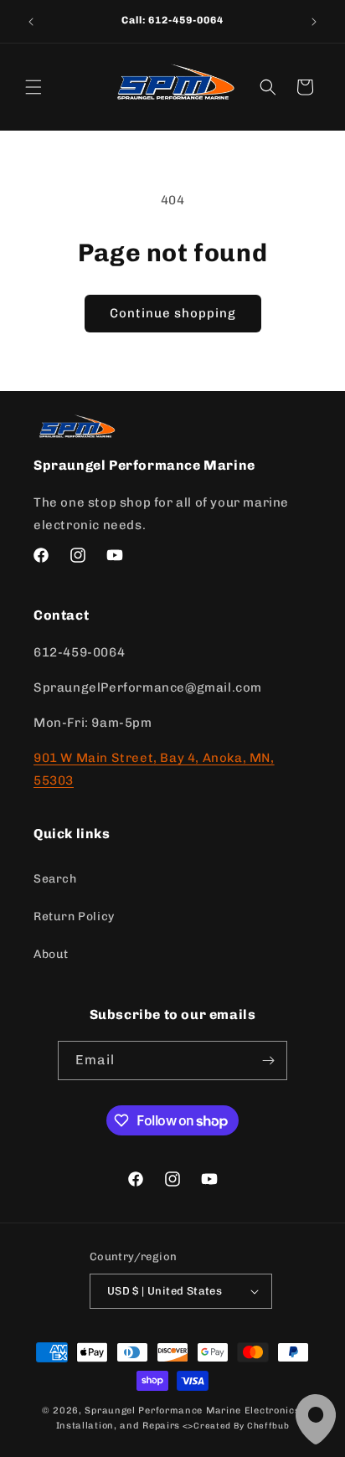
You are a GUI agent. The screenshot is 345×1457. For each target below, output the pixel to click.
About (51, 954)
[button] (33, 87)
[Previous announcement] (31, 21)
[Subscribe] (268, 1060)
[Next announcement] (314, 21)
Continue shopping (173, 313)
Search (55, 879)
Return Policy (74, 916)
